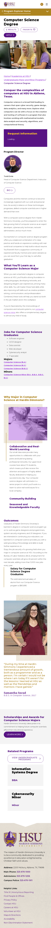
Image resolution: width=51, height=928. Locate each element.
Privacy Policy (10, 900)
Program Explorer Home (17, 11)
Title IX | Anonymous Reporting (19, 892)
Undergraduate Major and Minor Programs (24, 80)
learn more (14, 734)
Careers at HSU (11, 907)
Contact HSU (10, 904)
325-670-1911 (26, 880)
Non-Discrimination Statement (18, 923)
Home (7, 76)
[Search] (41, 4)
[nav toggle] (46, 4)
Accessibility (9, 919)
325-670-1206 (23, 876)
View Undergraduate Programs (24, 759)
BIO (9, 190)
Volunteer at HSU (12, 911)
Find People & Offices (14, 896)
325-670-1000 (23, 872)
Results (12, 30)
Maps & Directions (12, 915)
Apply (9, 35)
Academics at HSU (21, 76)
